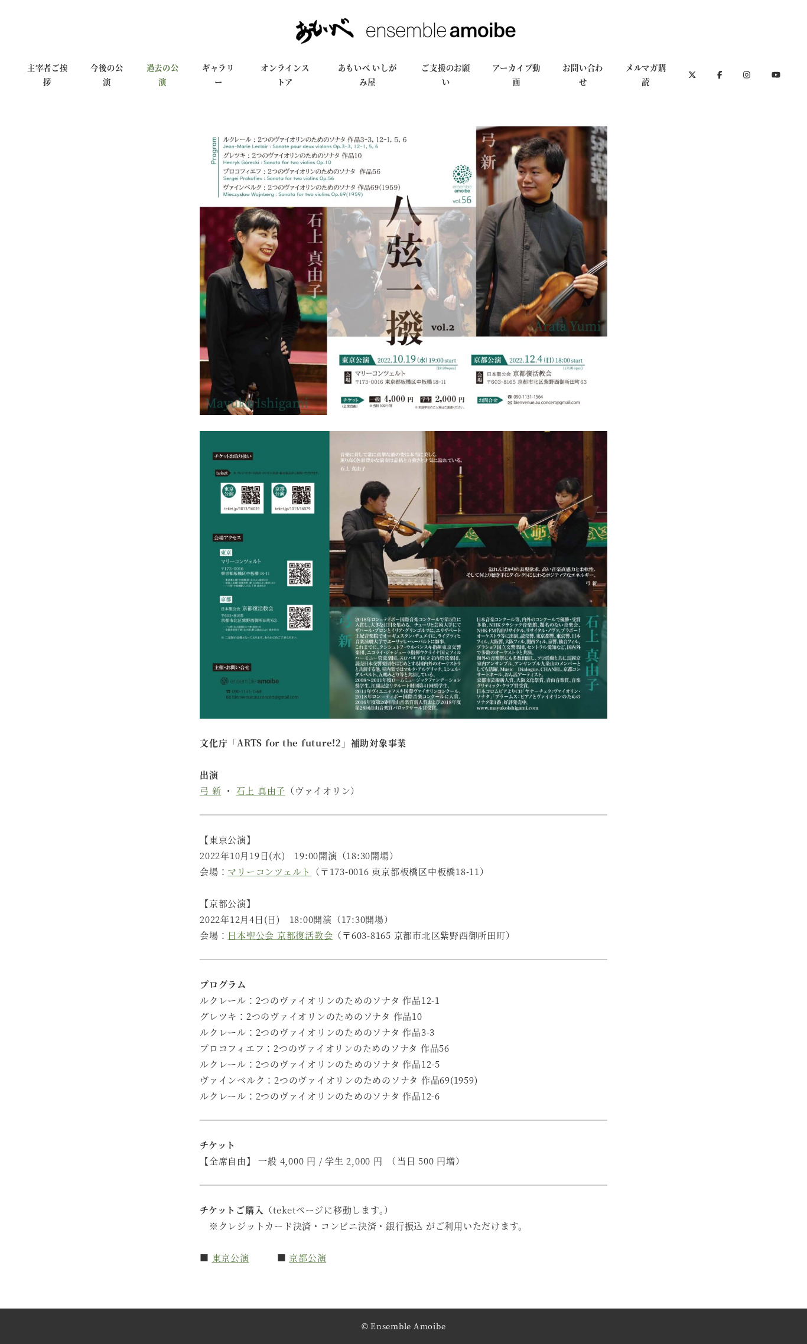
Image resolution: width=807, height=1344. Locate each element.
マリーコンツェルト (269, 871)
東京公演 (230, 1257)
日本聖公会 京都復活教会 (280, 935)
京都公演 (307, 1257)
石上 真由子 (261, 790)
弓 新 (210, 790)
